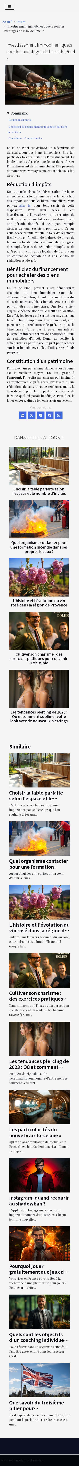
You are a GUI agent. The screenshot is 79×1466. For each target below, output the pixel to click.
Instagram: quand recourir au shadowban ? (39, 1200)
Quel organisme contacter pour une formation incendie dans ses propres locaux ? (39, 547)
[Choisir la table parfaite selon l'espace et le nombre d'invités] (39, 466)
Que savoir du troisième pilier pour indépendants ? (36, 1408)
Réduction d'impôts (20, 119)
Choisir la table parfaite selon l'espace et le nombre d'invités (39, 491)
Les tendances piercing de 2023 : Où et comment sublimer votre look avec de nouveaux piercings (39, 716)
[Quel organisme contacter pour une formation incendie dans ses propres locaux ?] (39, 519)
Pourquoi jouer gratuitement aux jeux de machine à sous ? (38, 1272)
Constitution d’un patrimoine (26, 138)
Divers (20, 22)
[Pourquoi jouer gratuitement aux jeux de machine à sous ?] (39, 1243)
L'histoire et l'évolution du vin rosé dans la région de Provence (39, 603)
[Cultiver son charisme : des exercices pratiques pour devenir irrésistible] (39, 631)
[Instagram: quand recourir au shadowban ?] (39, 1175)
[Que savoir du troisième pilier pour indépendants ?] (39, 1380)
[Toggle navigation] (9, 6)
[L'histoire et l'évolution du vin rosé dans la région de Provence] (39, 577)
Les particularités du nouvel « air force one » (35, 1132)
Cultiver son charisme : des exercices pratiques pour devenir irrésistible (38, 658)
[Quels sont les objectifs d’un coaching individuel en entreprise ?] (39, 1311)
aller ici (25, 205)
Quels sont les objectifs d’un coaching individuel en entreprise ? (37, 1340)
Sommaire (19, 112)
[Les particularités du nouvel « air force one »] (39, 1107)
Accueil (7, 22)
